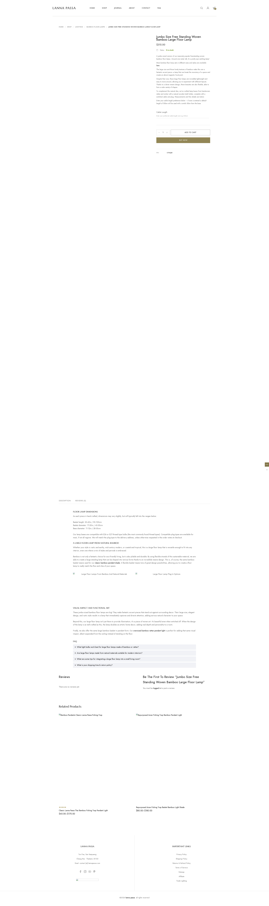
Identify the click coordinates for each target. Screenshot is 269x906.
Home (92, 8)
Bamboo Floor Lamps (96, 27)
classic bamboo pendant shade (107, 563)
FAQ (159, 8)
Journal (118, 8)
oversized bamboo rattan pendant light (149, 630)
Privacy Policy (181, 854)
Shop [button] (104, 8)
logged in (157, 688)
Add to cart (190, 132)
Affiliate (181, 876)
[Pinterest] (94, 872)
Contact (146, 8)
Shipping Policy (181, 859)
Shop (69, 27)
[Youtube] (89, 872)
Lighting (79, 27)
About (132, 8)
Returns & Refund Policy (182, 863)
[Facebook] (80, 872)
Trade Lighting (181, 881)
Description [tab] (65, 500)
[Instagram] (85, 872)
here (157, 65)
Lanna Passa (64, 8)
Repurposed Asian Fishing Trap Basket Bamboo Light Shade (160, 807)
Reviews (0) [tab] (80, 500)
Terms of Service (181, 868)
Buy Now (183, 140)
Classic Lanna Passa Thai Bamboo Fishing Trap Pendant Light (83, 810)
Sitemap (181, 872)
